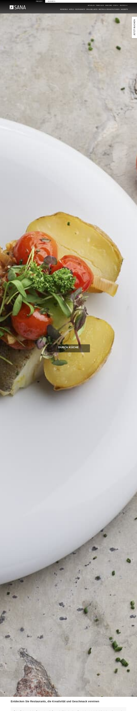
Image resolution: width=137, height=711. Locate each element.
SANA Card (108, 5)
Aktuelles (91, 5)
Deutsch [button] (124, 5)
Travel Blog (100, 5)
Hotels (71, 9)
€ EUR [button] (116, 5)
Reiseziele (64, 9)
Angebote (124, 9)
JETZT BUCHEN (134, 27)
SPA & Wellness (92, 9)
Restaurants (80, 9)
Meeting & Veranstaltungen (109, 9)
